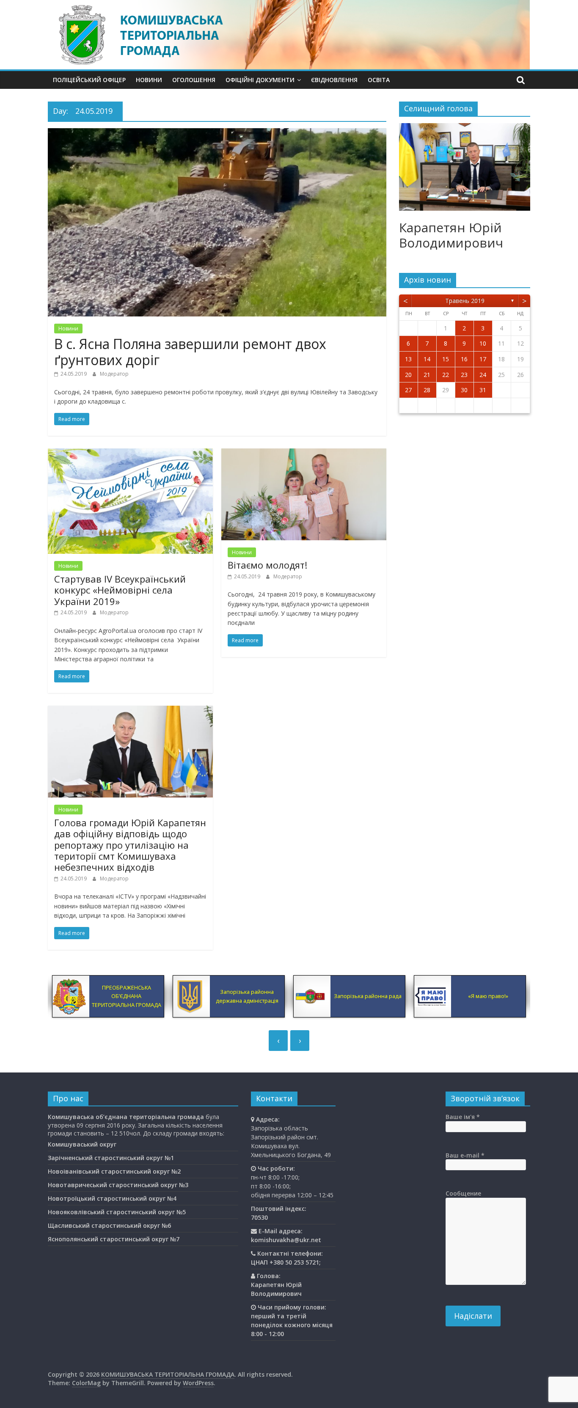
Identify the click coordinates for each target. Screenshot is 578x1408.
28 (427, 390)
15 (445, 359)
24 (482, 375)
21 (427, 375)
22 (445, 375)
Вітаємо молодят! (267, 564)
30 (464, 390)
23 (464, 375)
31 (482, 390)
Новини (149, 80)
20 (408, 375)
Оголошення (193, 80)
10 (482, 343)
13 (408, 359)
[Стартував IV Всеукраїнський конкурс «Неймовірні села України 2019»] (130, 453)
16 (464, 359)
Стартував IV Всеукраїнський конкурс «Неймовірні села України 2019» (120, 590)
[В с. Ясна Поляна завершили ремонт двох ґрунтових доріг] (217, 133)
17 (482, 359)
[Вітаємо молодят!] (303, 453)
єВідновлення (334, 80)
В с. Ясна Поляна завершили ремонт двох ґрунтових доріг (190, 352)
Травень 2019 (464, 301)
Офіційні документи (260, 80)
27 (408, 390)
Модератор (114, 373)
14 (427, 359)
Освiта (379, 80)
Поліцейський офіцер (89, 80)
